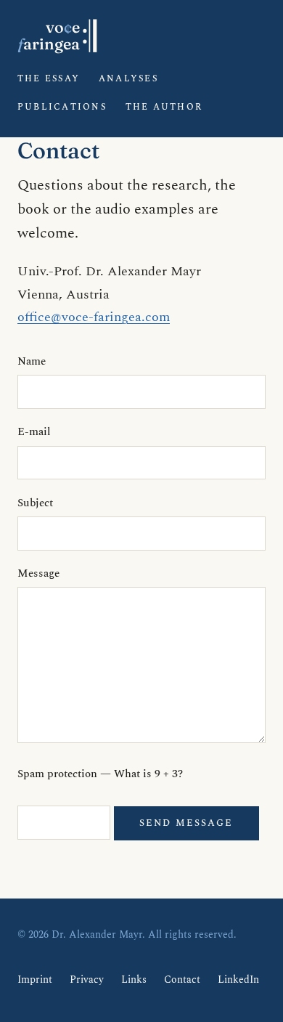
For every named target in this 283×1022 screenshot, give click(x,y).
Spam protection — (100, 774)
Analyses (128, 79)
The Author (164, 107)
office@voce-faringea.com (93, 317)
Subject (35, 503)
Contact (182, 980)
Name (31, 361)
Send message (186, 823)
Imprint (34, 980)
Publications (62, 107)
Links (134, 980)
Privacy (87, 980)
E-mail (34, 431)
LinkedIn (238, 980)
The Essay (48, 79)
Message (38, 573)
